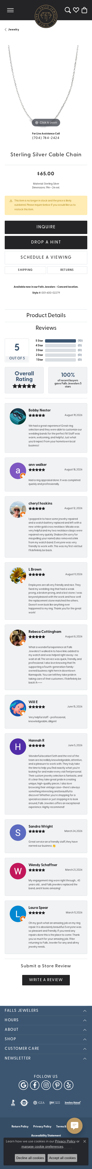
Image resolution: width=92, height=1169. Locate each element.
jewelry (13, 29)
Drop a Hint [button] (46, 242)
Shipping (25, 270)
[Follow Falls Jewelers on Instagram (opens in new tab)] (46, 1085)
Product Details (46, 316)
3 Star (39, 350)
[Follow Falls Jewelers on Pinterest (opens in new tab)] (57, 1085)
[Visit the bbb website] (13, 1102)
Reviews (46, 328)
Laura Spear (38, 908)
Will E (33, 702)
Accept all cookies (62, 1158)
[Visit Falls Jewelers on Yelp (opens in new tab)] (68, 1085)
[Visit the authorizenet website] (24, 1102)
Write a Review (46, 980)
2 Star (39, 355)
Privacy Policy (42, 1126)
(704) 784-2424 (45, 138)
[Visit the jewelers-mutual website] (73, 1102)
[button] (68, 10)
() (80, 340)
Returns (67, 270)
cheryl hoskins (40, 504)
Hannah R (36, 741)
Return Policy (20, 1126)
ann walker (38, 465)
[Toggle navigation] (10, 10)
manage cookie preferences (42, 1146)
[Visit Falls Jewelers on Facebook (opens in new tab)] (34, 1085)
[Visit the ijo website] (54, 1102)
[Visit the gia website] (39, 1102)
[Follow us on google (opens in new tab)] (23, 1085)
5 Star (39, 340)
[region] (46, 86)
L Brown (35, 570)
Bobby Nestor (40, 410)
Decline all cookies (30, 1158)
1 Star (39, 359)
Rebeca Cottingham (45, 632)
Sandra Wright (41, 827)
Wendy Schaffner (43, 865)
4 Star (39, 345)
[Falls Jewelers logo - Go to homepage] (46, 16)
